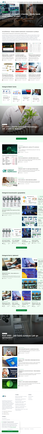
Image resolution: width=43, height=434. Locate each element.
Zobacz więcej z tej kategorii (21, 138)
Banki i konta (31, 53)
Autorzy (29, 394)
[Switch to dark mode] (40, 2)
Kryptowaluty (5, 53)
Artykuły (17, 394)
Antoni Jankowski (4, 339)
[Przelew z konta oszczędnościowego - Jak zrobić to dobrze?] (21, 120)
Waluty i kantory (21, 178)
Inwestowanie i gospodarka (7, 208)
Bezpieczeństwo (31, 73)
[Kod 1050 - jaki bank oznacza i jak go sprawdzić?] (21, 329)
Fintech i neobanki (18, 73)
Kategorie (4, 416)
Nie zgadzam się (10, 429)
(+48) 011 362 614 (5, 412)
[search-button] (37, 2)
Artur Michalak (30, 399)
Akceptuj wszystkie (10, 431)
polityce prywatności (13, 427)
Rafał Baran (3, 130)
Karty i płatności (5, 73)
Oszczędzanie (18, 53)
